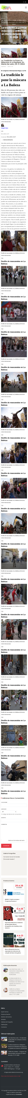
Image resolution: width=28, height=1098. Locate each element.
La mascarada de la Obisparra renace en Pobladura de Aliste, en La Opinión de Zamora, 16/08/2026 (16, 981)
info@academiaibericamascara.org (13, 1072)
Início (3, 18)
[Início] (6, 7)
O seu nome (4, 802)
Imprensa (3, 66)
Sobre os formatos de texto (16, 840)
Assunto (3, 817)
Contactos (4, 1027)
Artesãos (3, 1019)
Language (3, 809)
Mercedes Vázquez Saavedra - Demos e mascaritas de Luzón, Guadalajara (12, 859)
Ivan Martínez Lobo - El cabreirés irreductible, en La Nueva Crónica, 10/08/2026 (16, 971)
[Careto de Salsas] (14, 49)
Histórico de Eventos (6, 1017)
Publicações (4, 1024)
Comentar (4, 824)
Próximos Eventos (5, 1014)
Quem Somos (4, 1012)
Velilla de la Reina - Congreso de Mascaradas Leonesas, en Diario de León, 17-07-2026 (16, 991)
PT (25, 2)
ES (23, 2)
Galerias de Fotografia (7, 1022)
